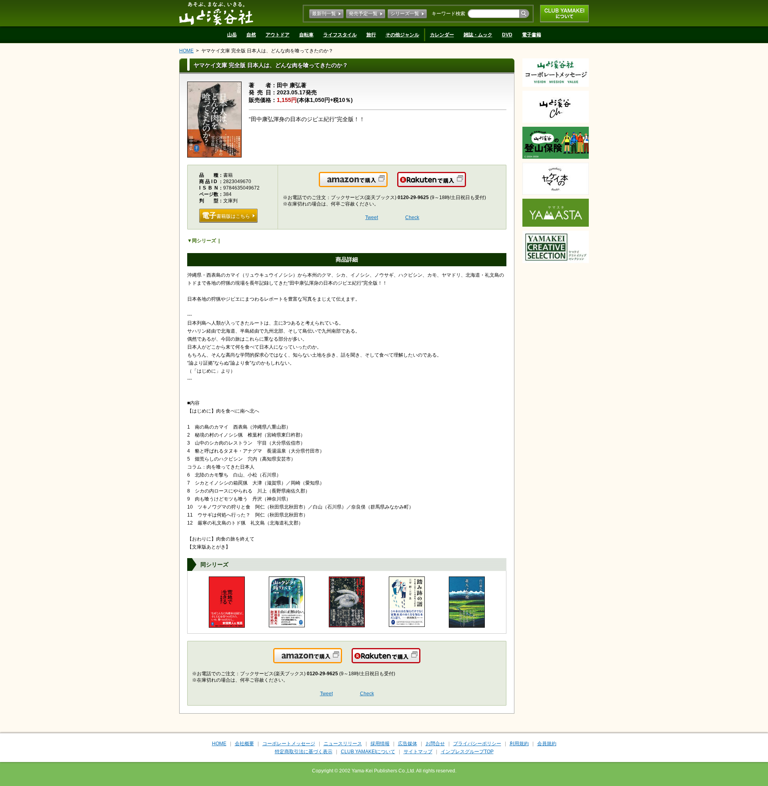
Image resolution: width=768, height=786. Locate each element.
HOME (186, 51)
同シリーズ (204, 240)
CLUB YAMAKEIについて (564, 13)
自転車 (306, 35)
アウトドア (278, 35)
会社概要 (244, 743)
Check (412, 217)
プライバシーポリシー (477, 743)
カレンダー (442, 35)
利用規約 (519, 743)
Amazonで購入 (387, 184)
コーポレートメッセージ (288, 743)
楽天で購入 (465, 184)
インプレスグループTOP (467, 751)
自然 (251, 35)
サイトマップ (418, 751)
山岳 (232, 35)
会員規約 (546, 743)
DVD (507, 35)
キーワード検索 (448, 13)
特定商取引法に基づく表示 (303, 751)
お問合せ (435, 743)
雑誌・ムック (478, 35)
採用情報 (380, 743)
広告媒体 (407, 743)
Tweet (371, 217)
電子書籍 (531, 35)
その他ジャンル (402, 35)
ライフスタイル (340, 35)
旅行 (371, 35)
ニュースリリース (343, 743)
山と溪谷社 (216, 13)
